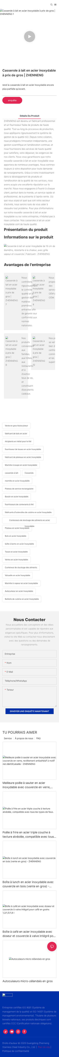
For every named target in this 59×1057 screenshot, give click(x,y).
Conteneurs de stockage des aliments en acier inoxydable (29, 521)
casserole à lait (11, 473)
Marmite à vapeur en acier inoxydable (21, 583)
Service (8, 738)
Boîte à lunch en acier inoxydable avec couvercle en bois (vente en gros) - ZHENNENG (28, 884)
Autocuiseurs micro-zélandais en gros (28, 981)
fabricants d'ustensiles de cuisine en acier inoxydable (28, 512)
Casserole (29, 473)
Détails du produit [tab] (29, 115)
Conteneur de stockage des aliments (21, 567)
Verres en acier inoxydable (16, 559)
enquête (12, 100)
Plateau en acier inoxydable (17, 528)
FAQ (38, 738)
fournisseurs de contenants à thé (19, 504)
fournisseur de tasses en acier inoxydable (23, 449)
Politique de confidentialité (15, 1051)
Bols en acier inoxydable (15, 536)
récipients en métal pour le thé (18, 441)
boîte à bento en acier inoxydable (19, 544)
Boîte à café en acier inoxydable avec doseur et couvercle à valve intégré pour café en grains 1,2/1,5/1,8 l (29, 934)
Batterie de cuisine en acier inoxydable (22, 599)
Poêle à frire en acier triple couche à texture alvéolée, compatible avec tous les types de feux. (28, 835)
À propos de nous (24, 738)
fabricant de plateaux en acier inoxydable (23, 457)
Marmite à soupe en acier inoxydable (21, 465)
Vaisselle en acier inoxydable (17, 575)
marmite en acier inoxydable (17, 481)
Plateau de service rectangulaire (19, 488)
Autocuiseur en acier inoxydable (19, 591)
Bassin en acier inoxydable (16, 496)
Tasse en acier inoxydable (16, 551)
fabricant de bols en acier (16, 433)
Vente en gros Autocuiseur (16, 425)
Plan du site (44, 1047)
